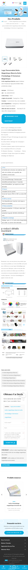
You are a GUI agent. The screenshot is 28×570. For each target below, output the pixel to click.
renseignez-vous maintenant (11, 119)
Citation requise (13, 532)
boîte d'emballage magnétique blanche (14, 386)
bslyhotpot (11, 563)
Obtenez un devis (14, 567)
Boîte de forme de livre (12, 23)
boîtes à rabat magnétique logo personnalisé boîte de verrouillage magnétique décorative (14, 452)
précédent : (6, 450)
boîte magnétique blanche (10, 372)
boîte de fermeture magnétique (12, 375)
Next (26, 494)
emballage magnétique (9, 378)
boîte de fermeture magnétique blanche (14, 383)
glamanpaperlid (15, 562)
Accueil (5, 21)
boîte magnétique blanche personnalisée (14, 380)
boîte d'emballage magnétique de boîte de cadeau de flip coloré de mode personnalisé (14, 505)
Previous (1, 494)
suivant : (5, 458)
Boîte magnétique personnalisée (17, 21)
